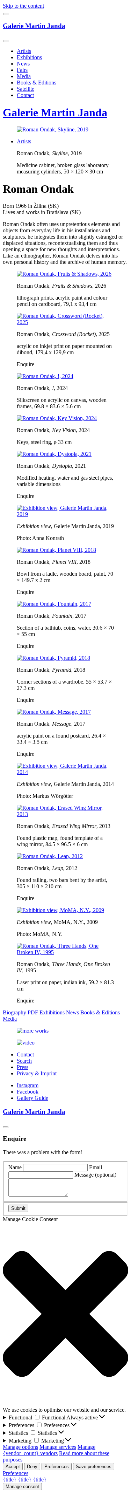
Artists (24, 51)
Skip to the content (23, 6)
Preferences (56, 1466)
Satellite (25, 89)
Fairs (22, 70)
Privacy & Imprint (37, 1073)
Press (22, 1067)
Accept (13, 1466)
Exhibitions (29, 57)
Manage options (20, 1447)
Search (24, 1061)
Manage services (57, 1447)
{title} (9, 1479)
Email (95, 1167)
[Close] (5, 41)
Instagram (27, 1085)
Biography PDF (20, 1012)
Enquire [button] (25, 364)
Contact (25, 95)
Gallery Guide (32, 1098)
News (23, 64)
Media (24, 76)
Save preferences (93, 1466)
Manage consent (22, 1486)
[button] (65, 1315)
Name (15, 1167)
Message (95, 1175)
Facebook (27, 1092)
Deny (32, 1466)
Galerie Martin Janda (34, 25)
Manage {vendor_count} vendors (49, 1450)
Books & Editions (36, 82)
